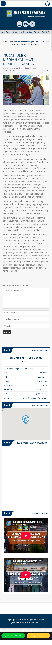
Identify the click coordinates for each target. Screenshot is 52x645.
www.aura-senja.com (30, 622)
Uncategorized (30, 41)
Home (19, 41)
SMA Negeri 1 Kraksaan (33, 619)
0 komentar (44, 70)
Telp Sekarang (14, 635)
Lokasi (40, 635)
